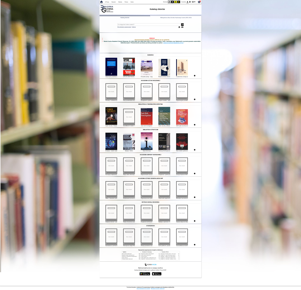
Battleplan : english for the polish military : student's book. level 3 (172, 256)
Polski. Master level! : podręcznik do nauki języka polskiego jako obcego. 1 (154, 257)
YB (175, 1)
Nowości (114, 2)
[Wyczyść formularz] (179, 27)
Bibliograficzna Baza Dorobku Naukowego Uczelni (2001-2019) (176, 17)
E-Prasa (107, 2)
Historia (120, 2)
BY (179, 1)
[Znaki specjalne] (182, 27)
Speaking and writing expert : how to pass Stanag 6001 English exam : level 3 (175, 253)
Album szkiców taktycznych (127, 253)
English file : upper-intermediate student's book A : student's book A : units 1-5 (175, 255)
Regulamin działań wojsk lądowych (128, 255)
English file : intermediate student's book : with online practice (172, 257)
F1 (190, 1)
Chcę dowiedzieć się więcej (143, 288)
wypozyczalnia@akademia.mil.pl (173, 43)
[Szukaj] (182, 24)
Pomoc (126, 2)
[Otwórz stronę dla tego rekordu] (111, 67)
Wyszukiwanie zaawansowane (124, 27)
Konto (132, 2)
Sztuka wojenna (125, 257)
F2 (194, 1)
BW (172, 1)
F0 (187, 1)
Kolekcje (134, 27)
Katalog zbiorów (125, 17)
